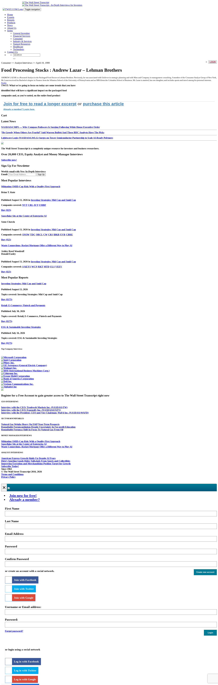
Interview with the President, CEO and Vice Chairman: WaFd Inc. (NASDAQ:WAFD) (45, 412)
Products (11, 22)
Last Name (12, 521)
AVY (36, 205)
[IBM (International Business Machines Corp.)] (25, 370)
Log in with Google (25, 679)
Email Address (14, 533)
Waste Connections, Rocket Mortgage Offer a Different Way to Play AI (36, 245)
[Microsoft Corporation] (13, 357)
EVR (62, 234)
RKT (40, 266)
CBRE (69, 234)
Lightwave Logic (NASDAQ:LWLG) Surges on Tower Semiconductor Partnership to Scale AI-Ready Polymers (57, 138)
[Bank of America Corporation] (17, 378)
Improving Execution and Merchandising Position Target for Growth (36, 463)
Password (11, 546)
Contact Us (12, 52)
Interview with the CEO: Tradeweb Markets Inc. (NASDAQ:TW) (34, 407)
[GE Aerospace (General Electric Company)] (24, 365)
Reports (10, 20)
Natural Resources (21, 44)
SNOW (26, 234)
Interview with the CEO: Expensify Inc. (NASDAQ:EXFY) (31, 410)
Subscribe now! (9, 160)
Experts (10, 17)
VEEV (58, 266)
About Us (11, 28)
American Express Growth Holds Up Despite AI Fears (28, 458)
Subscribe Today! (10, 466)
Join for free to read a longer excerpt (39, 104)
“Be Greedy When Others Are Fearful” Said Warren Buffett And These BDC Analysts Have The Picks (52, 132)
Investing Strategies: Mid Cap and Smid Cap (53, 200)
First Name (12, 508)
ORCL (39, 234)
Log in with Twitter (25, 670)
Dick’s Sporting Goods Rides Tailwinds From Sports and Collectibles (35, 461)
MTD (46, 266)
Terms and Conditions (12, 474)
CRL (30, 205)
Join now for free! (23, 496)
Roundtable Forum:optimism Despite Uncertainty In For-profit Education (38, 427)
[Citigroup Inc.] (9, 373)
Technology (18, 49)
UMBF (42, 205)
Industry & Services (22, 41)
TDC (32, 234)
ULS (52, 266)
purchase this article (103, 104)
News (10, 25)
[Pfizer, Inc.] (7, 362)
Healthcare (18, 46)
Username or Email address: (23, 607)
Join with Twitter (24, 588)
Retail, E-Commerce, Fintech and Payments (23, 305)
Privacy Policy (8, 477)
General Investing (21, 33)
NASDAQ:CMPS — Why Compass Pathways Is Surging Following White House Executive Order (50, 127)
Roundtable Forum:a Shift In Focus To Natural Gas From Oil (32, 429)
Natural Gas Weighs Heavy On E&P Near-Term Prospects (30, 424)
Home (10, 14)
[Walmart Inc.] (9, 368)
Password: (11, 619)
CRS (50, 234)
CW (45, 234)
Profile (4, 83)
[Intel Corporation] (11, 360)
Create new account (205, 572)
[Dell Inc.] (6, 381)
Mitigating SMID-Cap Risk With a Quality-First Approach (30, 186)
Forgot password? (14, 631)
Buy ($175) (6, 299)
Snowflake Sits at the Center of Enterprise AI (24, 216)
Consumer (18, 38)
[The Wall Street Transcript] (35, 2)
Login (213, 62)
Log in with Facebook (26, 661)
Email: (4, 174)
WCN (34, 266)
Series (10, 30)
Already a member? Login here (19, 109)
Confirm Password (17, 559)
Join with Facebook (25, 579)
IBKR (57, 234)
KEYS (27, 266)
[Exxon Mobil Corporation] (15, 376)
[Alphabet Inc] (9, 386)
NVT (24, 205)
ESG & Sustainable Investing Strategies (21, 327)
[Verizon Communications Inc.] (17, 384)
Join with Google (23, 597)
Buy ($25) (6, 210)
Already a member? (24, 500)
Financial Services (21, 36)
